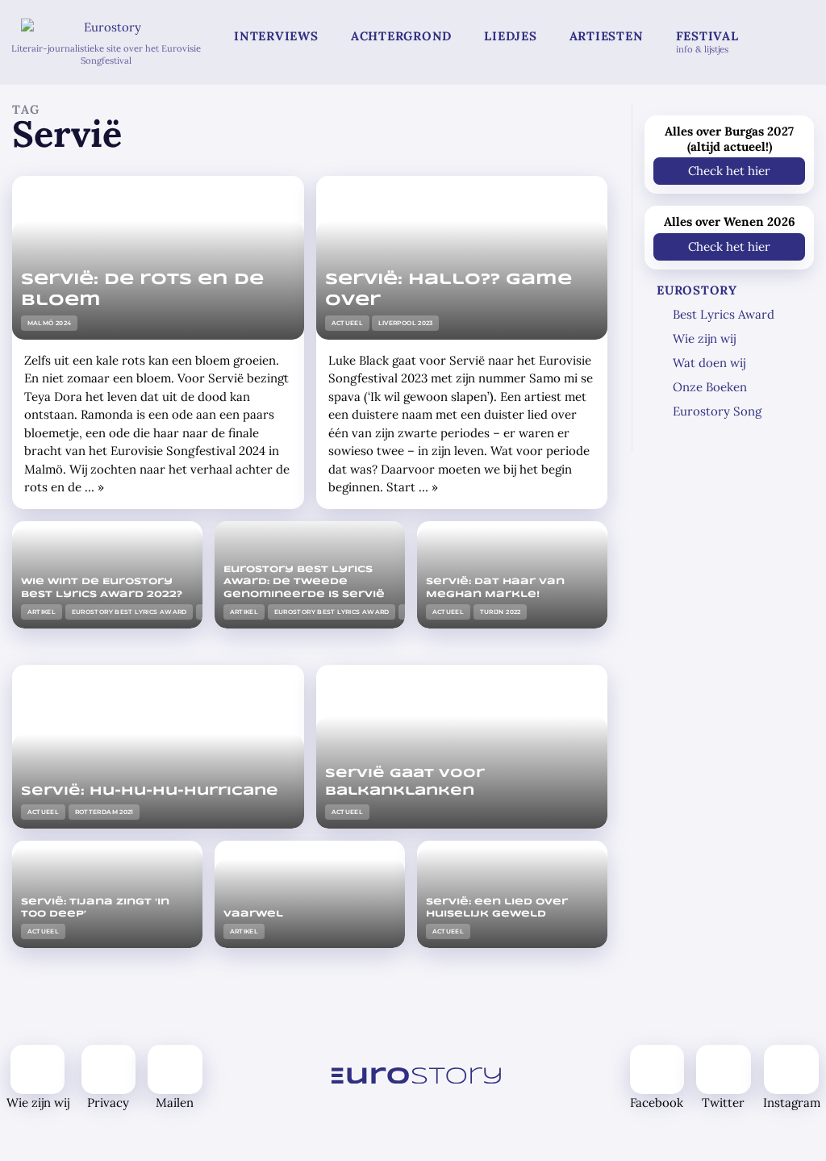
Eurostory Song (717, 411)
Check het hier (729, 170)
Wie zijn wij (704, 338)
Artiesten (606, 36)
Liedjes (510, 36)
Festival (707, 41)
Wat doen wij (709, 362)
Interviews (276, 36)
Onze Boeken (710, 387)
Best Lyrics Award (723, 314)
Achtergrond (401, 36)
